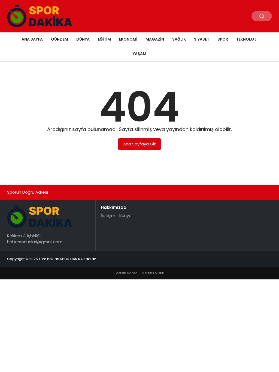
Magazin (154, 39)
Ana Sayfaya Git (139, 144)
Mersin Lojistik (153, 273)
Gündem (59, 39)
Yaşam (139, 53)
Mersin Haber (126, 273)
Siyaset (201, 39)
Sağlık (179, 39)
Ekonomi (128, 39)
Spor (222, 39)
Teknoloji (246, 39)
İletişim (108, 215)
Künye (125, 215)
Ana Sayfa (32, 39)
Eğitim (104, 39)
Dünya (83, 39)
